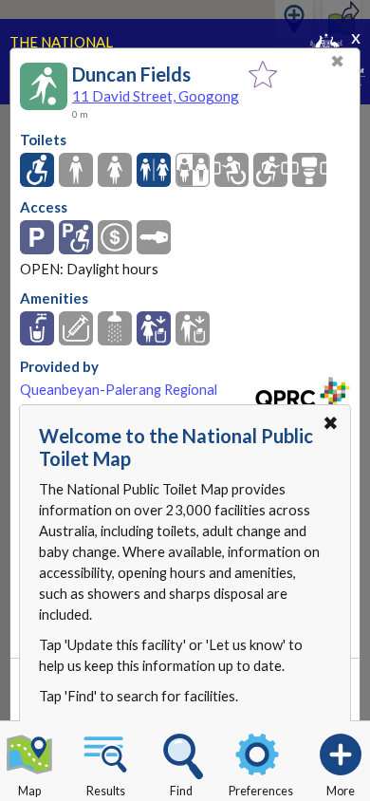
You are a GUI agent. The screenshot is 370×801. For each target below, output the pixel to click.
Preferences (261, 791)
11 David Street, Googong (155, 95)
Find (181, 791)
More (340, 791)
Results (105, 791)
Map (29, 791)
